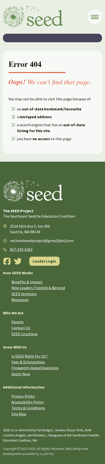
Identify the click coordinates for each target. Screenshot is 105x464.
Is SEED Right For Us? (29, 356)
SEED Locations (24, 333)
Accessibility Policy (27, 402)
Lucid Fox (46, 454)
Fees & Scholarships (28, 361)
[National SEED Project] (45, 17)
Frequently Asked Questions (35, 367)
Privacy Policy (23, 396)
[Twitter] (18, 261)
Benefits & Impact (26, 281)
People (17, 321)
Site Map (18, 413)
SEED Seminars (24, 293)
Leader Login (44, 261)
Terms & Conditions (28, 407)
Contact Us (20, 327)
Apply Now (20, 373)
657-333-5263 (21, 249)
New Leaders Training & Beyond (38, 287)
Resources (20, 299)
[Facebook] (7, 261)
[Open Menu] (94, 17)
